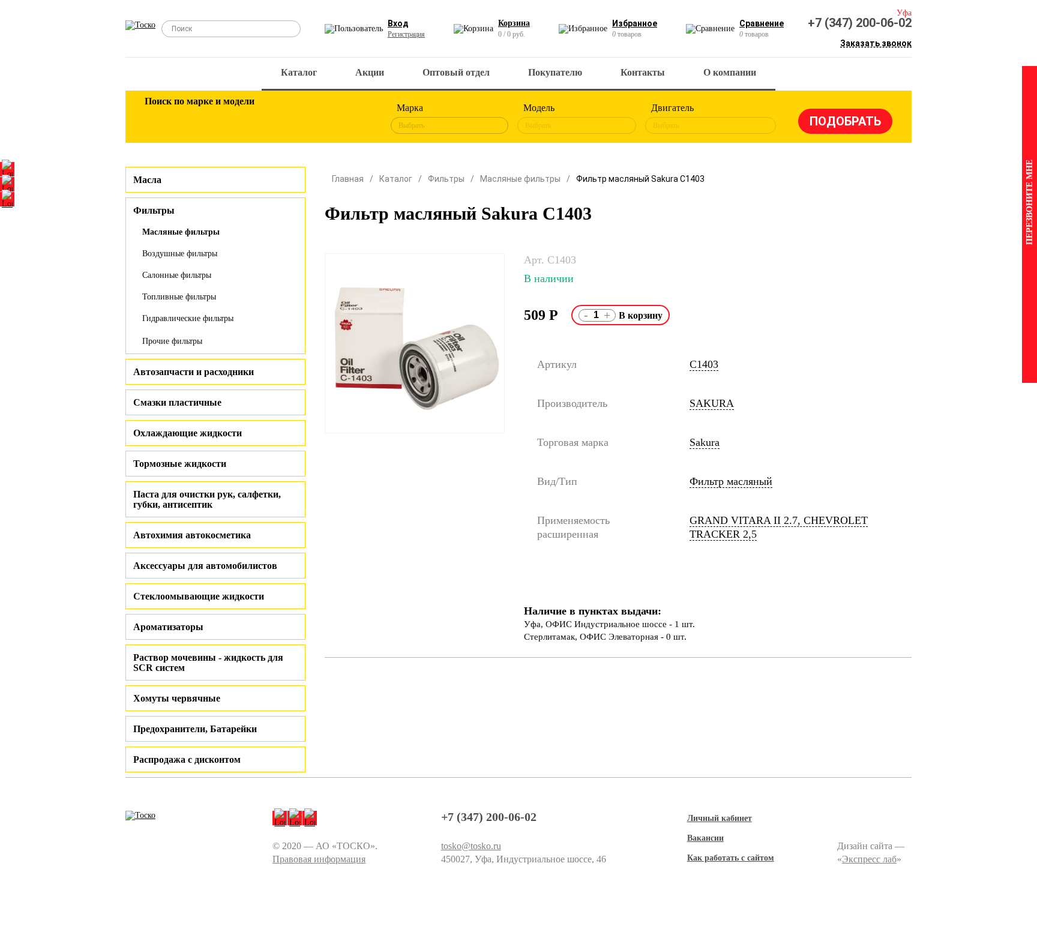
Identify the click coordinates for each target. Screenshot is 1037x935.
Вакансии (705, 838)
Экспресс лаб (869, 859)
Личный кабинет (719, 818)
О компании (729, 72)
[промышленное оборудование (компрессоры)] (355, 119)
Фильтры (446, 179)
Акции (369, 72)
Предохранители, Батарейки (195, 729)
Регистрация (406, 34)
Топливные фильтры (179, 296)
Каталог (299, 72)
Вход (398, 23)
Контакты (643, 72)
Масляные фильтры (181, 231)
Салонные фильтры (176, 275)
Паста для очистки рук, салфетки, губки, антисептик (207, 499)
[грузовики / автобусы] (238, 119)
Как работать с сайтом (730, 857)
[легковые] (160, 119)
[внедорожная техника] (316, 119)
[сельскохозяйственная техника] (277, 119)
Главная (348, 179)
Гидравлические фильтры (187, 318)
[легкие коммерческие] (199, 119)
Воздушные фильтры (179, 253)
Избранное (634, 23)
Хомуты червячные (176, 698)
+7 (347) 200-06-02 (860, 23)
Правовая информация (318, 859)
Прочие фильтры (172, 341)
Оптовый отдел (456, 72)
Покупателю (555, 72)
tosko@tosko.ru (471, 846)
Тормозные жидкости (179, 463)
